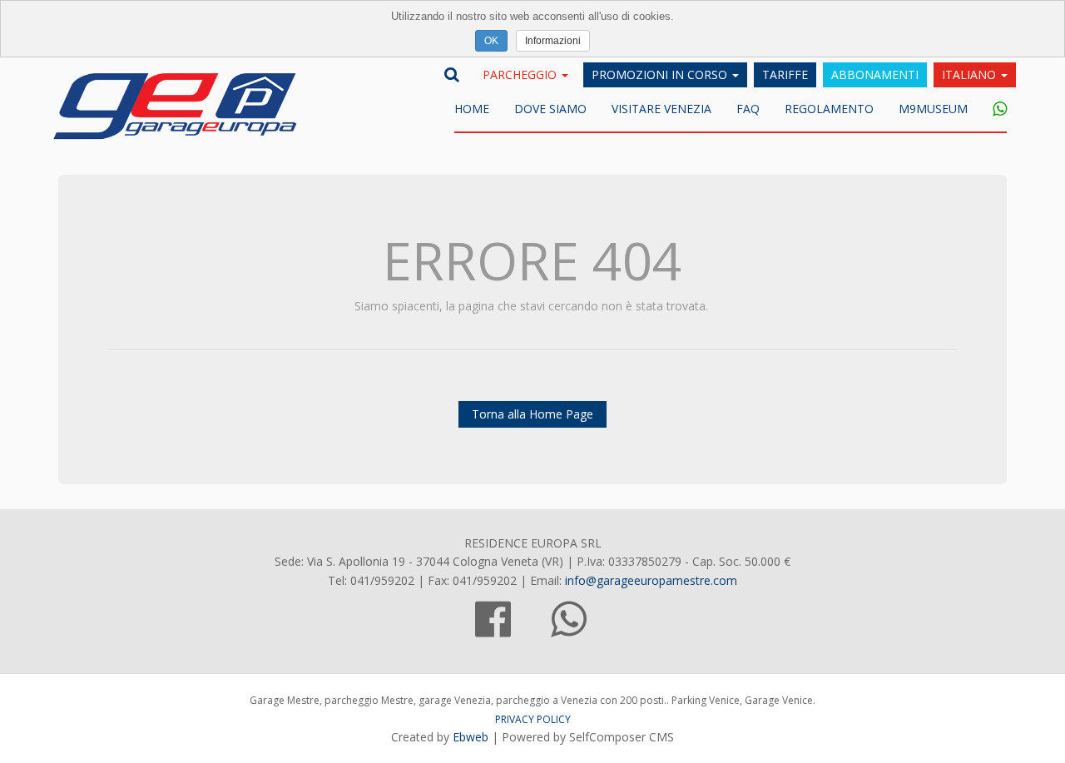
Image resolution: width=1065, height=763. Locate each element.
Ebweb (470, 737)
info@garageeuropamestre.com (651, 580)
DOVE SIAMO (550, 108)
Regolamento (829, 108)
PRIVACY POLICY (533, 719)
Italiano (970, 74)
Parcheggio (521, 74)
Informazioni (553, 41)
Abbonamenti (875, 74)
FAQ (748, 108)
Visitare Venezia (661, 108)
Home (471, 108)
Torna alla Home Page (532, 414)
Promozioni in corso (661, 74)
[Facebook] (493, 628)
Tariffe (785, 74)
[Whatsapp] (993, 109)
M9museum (933, 108)
